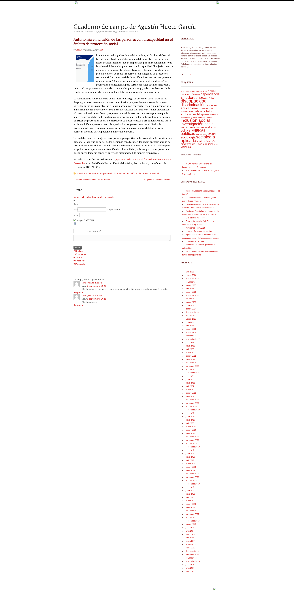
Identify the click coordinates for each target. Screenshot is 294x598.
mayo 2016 (190, 571)
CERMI (211, 91)
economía (211, 105)
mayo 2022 (190, 346)
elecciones (201, 108)
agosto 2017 (191, 524)
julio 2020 (190, 413)
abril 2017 (190, 538)
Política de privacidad (203, 588)
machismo (194, 127)
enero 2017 (190, 548)
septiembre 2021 (193, 373)
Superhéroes (212, 141)
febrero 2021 (191, 393)
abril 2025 (190, 289)
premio (199, 134)
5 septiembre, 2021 (96, 286)
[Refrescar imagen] (75, 224)
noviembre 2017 (192, 514)
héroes (210, 117)
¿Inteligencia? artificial (195, 241)
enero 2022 (190, 359)
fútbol (188, 118)
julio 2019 (190, 450)
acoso (184, 91)
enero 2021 (190, 396)
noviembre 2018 (192, 477)
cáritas (197, 95)
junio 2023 (190, 322)
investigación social (198, 124)
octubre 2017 (191, 517)
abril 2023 (190, 326)
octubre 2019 (191, 443)
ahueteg (79, 49)
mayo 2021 (190, 383)
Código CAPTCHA (93, 231)
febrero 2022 (191, 356)
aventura (202, 91)
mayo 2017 (190, 534)
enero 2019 (190, 470)
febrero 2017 (191, 544)
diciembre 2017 (192, 511)
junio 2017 (190, 531)
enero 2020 (190, 433)
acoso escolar (192, 91)
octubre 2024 (191, 299)
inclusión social (134, 173)
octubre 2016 (191, 558)
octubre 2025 (191, 282)
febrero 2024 (191, 309)
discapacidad (119, 173)
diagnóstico (209, 98)
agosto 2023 (191, 319)
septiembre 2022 (193, 339)
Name (76, 204)
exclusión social (190, 114)
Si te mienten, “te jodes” (195, 218)
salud (212, 134)
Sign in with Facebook (102, 197)
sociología (188, 137)
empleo (209, 108)
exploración (204, 115)
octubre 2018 (191, 480)
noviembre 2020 (192, 403)
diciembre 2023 (192, 312)
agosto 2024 (191, 302)
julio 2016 (190, 565)
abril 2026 (190, 272)
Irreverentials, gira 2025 (195, 228)
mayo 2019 (190, 457)
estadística (206, 111)
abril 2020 (190, 423)
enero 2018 (190, 507)
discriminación (193, 104)
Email (75, 210)
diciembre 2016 (192, 551)
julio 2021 (190, 376)
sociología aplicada (198, 139)
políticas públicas (193, 132)
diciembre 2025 (192, 279)
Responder (79, 292)
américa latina (84, 173)
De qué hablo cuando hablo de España (92, 180)
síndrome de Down (191, 144)
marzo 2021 (191, 390)
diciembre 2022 (192, 332)
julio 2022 (190, 342)
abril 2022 (190, 349)
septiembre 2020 (193, 410)
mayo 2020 (190, 420)
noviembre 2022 (192, 336)
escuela (194, 111)
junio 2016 (190, 568)
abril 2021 (190, 386)
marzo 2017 (191, 541)
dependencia (210, 94)
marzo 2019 (191, 464)
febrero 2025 (191, 292)
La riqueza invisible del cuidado (158, 180)
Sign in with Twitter (83, 197)
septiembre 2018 (193, 484)
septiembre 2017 (193, 521)
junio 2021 (190, 379)
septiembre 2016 (193, 561)
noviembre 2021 (192, 366)
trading (216, 144)
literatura (184, 127)
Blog (101, 49)
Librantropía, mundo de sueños (199, 231)
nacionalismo (207, 127)
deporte (184, 98)
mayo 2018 (190, 494)
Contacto (189, 74)
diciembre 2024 (192, 295)
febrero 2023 (191, 329)
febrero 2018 (191, 504)
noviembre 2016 (192, 554)
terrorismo (208, 144)
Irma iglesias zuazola (92, 282)
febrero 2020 (191, 430)
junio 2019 (190, 454)
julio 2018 (190, 487)
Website (76, 215)
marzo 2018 (191, 501)
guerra (194, 117)
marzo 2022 (191, 353)
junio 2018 (190, 491)
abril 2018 (190, 497)
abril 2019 (190, 460)
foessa (183, 118)
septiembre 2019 (193, 447)
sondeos (201, 141)
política (185, 130)
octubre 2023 (191, 316)
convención (188, 94)
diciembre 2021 (192, 363)
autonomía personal (102, 173)
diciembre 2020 (192, 400)
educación (188, 108)
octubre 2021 (191, 369)
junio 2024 (190, 305)
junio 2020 (190, 416)
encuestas (184, 112)
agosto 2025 (191, 285)
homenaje (202, 117)
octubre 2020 (191, 406)
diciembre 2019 (192, 437)
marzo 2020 (191, 427)
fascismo (213, 115)
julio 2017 (190, 528)
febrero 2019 (191, 467)
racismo (205, 134)
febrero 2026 (191, 275)
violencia (186, 146)
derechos (196, 97)
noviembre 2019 (192, 440)
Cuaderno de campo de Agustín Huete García (135, 26)
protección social (151, 173)
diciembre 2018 (192, 474)
